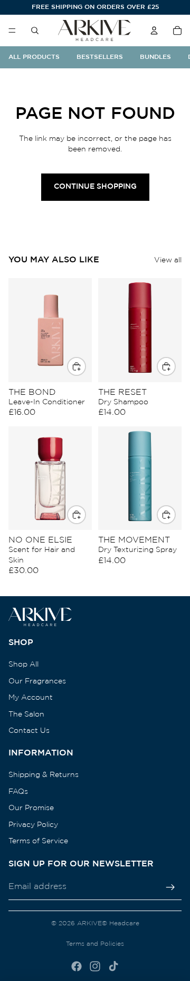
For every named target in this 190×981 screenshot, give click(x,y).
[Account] (154, 30)
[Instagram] (95, 966)
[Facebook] (76, 966)
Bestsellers (100, 57)
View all (168, 260)
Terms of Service (38, 841)
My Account (30, 697)
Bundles (155, 57)
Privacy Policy (33, 824)
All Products (34, 57)
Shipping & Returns (43, 775)
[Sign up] (170, 887)
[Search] (34, 30)
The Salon (26, 714)
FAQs (18, 791)
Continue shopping (95, 186)
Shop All (23, 664)
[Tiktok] (113, 966)
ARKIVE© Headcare (108, 923)
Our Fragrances (37, 681)
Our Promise (31, 808)
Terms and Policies (95, 944)
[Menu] (12, 30)
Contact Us (29, 731)
